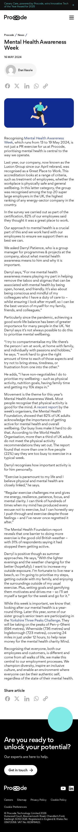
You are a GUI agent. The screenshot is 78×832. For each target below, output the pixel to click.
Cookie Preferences (15, 807)
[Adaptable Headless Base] (15, 17)
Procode (9, 35)
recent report (47, 407)
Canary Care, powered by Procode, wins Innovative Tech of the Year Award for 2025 (36, 5)
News (21, 35)
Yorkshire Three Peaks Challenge (35, 620)
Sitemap (21, 799)
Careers (8, 799)
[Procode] (15, 788)
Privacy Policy (39, 799)
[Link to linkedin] (71, 788)
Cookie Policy (59, 799)
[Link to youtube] (63, 788)
